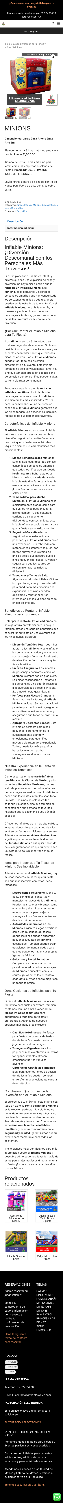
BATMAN (42, 1291)
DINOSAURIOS (45, 1294)
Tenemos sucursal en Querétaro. (25, 1484)
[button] (53, 24)
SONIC (40, 1326)
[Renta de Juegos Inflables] (4, 24)
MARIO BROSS (45, 1302)
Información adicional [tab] (21, 228)
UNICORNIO (43, 1330)
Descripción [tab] (15, 221)
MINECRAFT (43, 1306)
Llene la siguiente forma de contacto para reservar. (16, 1338)
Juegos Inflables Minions (29, 205)
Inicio (8, 43)
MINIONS (42, 1310)
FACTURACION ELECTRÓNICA (23, 1422)
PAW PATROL (44, 1314)
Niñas (17, 211)
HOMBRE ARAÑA (46, 1298)
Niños (24, 211)
